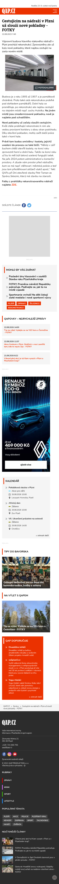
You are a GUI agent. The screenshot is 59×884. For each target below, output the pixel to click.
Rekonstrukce (16, 307)
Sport (7, 794)
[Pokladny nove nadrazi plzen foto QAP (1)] (45, 87)
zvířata (17, 824)
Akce (15, 816)
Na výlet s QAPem (16, 595)
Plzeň (11, 303)
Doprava (19, 820)
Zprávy (16, 706)
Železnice (35, 303)
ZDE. (14, 184)
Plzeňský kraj (39, 816)
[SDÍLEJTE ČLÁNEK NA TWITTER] (29, 205)
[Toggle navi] (55, 11)
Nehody (7, 820)
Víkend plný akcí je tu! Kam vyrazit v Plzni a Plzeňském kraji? (23, 359)
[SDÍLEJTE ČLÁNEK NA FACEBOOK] (24, 205)
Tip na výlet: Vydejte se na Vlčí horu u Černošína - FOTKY (26, 331)
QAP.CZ (6, 706)
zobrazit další (43, 535)
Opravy (22, 303)
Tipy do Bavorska (16, 551)
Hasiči (7, 824)
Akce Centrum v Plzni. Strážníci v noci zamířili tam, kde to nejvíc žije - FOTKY (24, 345)
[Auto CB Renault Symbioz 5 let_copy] (26, 471)
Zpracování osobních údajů (12, 759)
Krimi (6, 787)
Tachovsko (42, 820)
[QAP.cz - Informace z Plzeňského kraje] (8, 11)
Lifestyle (9, 801)
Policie (25, 816)
